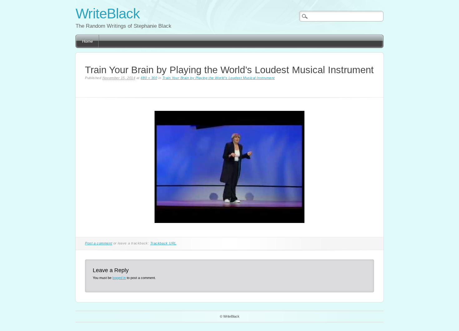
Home (87, 41)
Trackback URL (163, 243)
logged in (119, 278)
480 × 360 (149, 78)
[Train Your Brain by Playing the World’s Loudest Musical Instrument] (229, 227)
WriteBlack (108, 13)
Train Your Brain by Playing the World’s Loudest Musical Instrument (218, 78)
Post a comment (98, 243)
